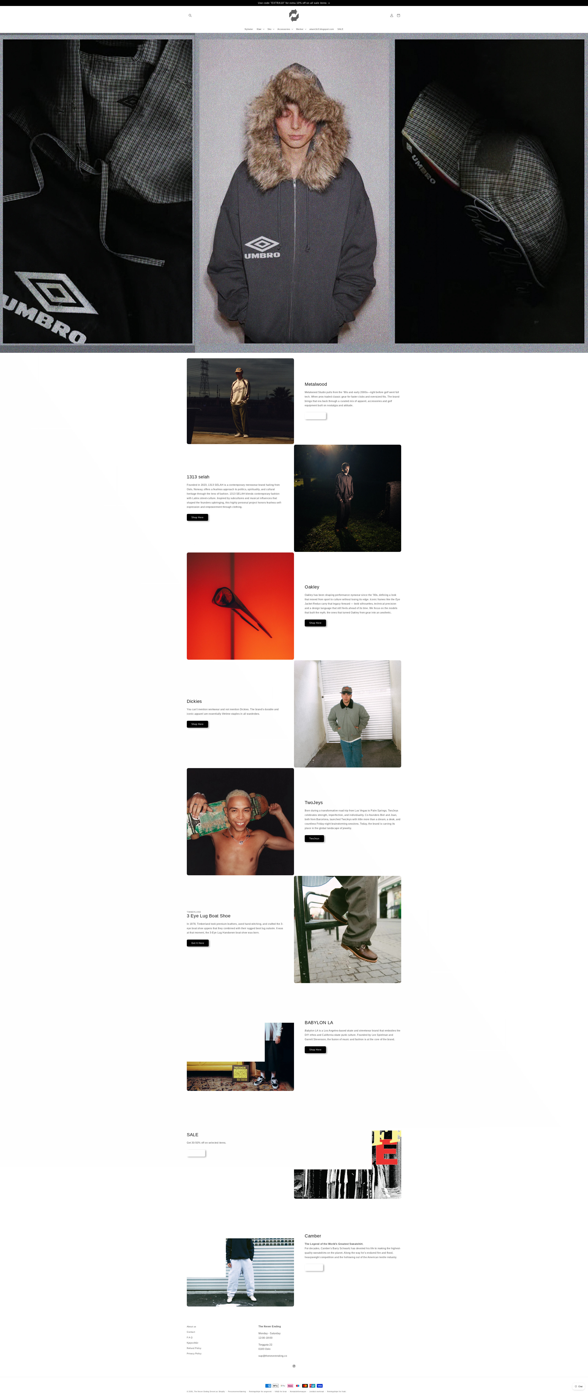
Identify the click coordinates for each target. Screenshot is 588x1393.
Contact (191, 1332)
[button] (190, 15)
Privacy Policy (194, 1353)
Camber (313, 1267)
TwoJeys (314, 838)
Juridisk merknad (316, 1391)
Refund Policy (194, 1348)
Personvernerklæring (237, 1391)
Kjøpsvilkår (192, 1342)
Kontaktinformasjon (298, 1391)
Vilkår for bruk (281, 1391)
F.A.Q (190, 1337)
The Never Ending (201, 1391)
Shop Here (315, 416)
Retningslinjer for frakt (336, 1391)
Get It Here (197, 943)
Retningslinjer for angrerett (260, 1391)
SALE (196, 1153)
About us (191, 1326)
